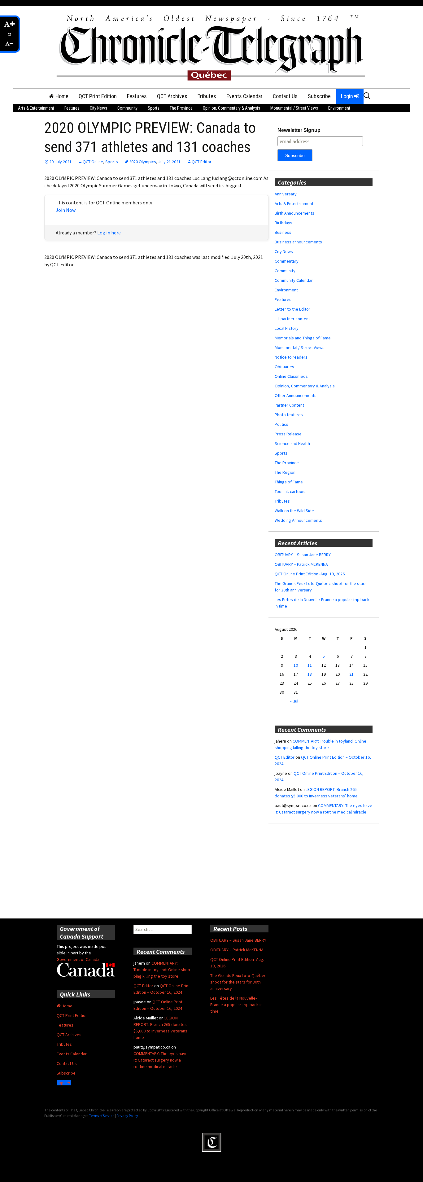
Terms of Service (101, 1115)
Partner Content (289, 405)
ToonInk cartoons (291, 491)
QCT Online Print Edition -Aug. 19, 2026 (310, 574)
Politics (281, 424)
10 (296, 665)
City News (98, 108)
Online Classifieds (291, 376)
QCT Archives (172, 96)
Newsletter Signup (299, 130)
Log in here (109, 232)
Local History (287, 328)
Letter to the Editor (292, 309)
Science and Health (292, 443)
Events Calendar (244, 96)
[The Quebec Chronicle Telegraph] (211, 47)
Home (61, 96)
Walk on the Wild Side (294, 510)
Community (127, 108)
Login (347, 96)
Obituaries (284, 366)
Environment (339, 108)
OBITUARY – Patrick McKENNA (301, 564)
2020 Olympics (142, 161)
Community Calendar (294, 280)
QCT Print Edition (98, 96)
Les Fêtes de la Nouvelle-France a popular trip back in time (236, 1004)
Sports (153, 108)
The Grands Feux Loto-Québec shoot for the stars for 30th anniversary (238, 982)
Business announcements (298, 242)
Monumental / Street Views (294, 108)
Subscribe (319, 96)
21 (351, 674)
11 (309, 665)
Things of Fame (289, 482)
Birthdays (283, 222)
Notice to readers (291, 357)
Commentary (287, 261)
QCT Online (93, 161)
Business (283, 232)
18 (309, 674)
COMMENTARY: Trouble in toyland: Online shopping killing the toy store (162, 969)
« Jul (294, 701)
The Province (181, 108)
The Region (285, 472)
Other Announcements (295, 395)
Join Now (66, 210)
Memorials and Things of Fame (303, 338)
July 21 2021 (169, 161)
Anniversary (286, 194)
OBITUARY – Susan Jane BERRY (303, 554)
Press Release (288, 434)
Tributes (207, 96)
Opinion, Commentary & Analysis (231, 108)
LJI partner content (292, 318)
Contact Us (285, 96)
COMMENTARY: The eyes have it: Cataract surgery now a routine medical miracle (160, 1060)
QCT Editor (202, 161)
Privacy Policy (127, 1115)
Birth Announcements (294, 213)
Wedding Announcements (298, 520)
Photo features (289, 414)
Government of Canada (78, 959)
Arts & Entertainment (36, 108)
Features (137, 96)
